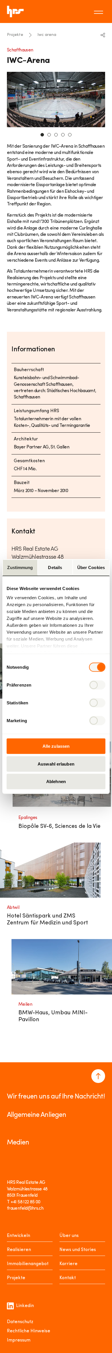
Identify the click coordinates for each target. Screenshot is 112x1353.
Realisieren (19, 1250)
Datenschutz (20, 1322)
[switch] (97, 685)
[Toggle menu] (99, 11)
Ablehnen (56, 781)
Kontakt (67, 1278)
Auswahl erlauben (56, 763)
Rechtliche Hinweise (28, 1331)
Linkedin (25, 1306)
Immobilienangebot (28, 1264)
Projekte (15, 35)
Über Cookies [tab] (91, 567)
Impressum (18, 1340)
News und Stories (77, 1250)
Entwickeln (18, 1235)
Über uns (69, 1235)
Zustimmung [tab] (20, 567)
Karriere (68, 1264)
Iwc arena (46, 35)
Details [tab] (55, 567)
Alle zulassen (56, 746)
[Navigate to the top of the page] (98, 1076)
